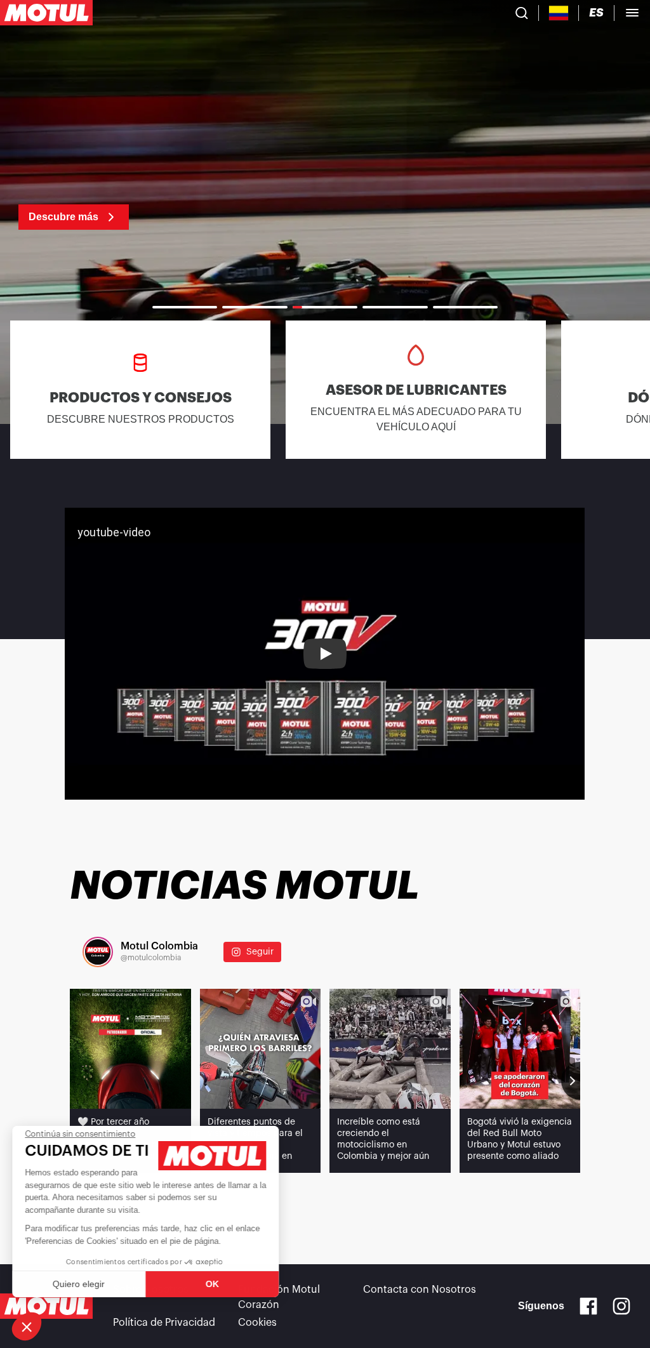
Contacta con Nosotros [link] (419, 1290)
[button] (26, 1326)
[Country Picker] (559, 13)
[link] (325, 209)
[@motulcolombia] (97, 952)
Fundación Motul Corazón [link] (279, 1297)
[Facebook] (588, 1306)
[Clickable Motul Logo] (46, 12)
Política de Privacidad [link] (164, 1323)
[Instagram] (621, 1306)
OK (213, 1284)
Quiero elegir (79, 1284)
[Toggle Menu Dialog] (632, 12)
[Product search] (521, 12)
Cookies (257, 1323)
